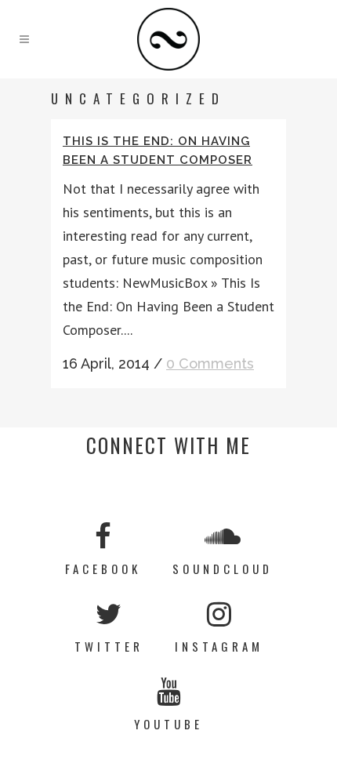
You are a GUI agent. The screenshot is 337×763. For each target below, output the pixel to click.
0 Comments (210, 363)
